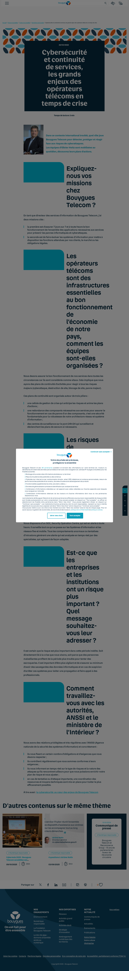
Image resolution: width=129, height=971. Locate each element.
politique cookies (97, 510)
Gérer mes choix (56, 516)
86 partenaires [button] (47, 468)
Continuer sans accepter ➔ (101, 452)
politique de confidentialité (80, 510)
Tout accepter (75, 516)
